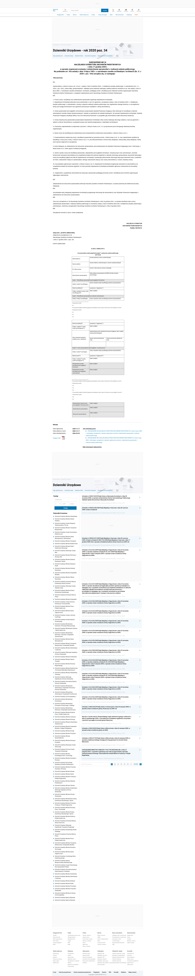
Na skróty (129, 951)
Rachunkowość (56, 937)
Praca (84, 942)
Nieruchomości (120, 14)
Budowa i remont (131, 940)
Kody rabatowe (130, 957)
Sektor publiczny (84, 14)
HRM (69, 944)
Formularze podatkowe (132, 960)
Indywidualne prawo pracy (74, 935)
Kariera (104, 972)
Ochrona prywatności (65, 972)
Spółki (99, 937)
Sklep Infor (85, 944)
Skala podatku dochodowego (119, 962)
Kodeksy (85, 962)
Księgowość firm (57, 933)
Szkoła (69, 955)
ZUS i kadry (56, 940)
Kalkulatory (101, 951)
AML (113, 944)
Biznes (75, 14)
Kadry (68, 14)
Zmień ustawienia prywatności (82, 972)
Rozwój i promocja (57, 959)
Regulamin (96, 972)
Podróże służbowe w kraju (118, 953)
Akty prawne (86, 951)
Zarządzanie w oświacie (73, 960)
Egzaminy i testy (72, 959)
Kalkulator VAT (101, 957)
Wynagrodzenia (71, 937)
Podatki (55, 935)
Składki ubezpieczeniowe (118, 957)
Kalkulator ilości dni (102, 955)
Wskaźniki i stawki (117, 951)
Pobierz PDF (57, 438)
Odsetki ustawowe (116, 960)
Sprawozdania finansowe (118, 942)
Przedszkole (71, 953)
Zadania (55, 957)
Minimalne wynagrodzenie (118, 955)
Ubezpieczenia (71, 939)
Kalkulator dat (101, 953)
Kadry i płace (56, 960)
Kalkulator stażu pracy (103, 960)
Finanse (129, 939)
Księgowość (60, 14)
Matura (69, 962)
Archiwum (129, 955)
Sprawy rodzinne (87, 935)
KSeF (136, 14)
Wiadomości (130, 935)
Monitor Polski (79, 55)
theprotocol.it (130, 962)
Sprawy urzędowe (87, 940)
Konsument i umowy (87, 939)
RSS (110, 972)
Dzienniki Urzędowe (66, 44)
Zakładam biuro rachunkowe (119, 935)
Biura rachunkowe (117, 933)
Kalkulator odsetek (102, 959)
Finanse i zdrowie (102, 944)
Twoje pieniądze (102, 14)
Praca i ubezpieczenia (103, 939)
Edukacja (129, 14)
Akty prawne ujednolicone (89, 960)
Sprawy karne (86, 937)
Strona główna (56, 44)
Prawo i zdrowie (86, 946)
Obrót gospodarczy (57, 939)
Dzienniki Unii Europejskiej (105, 55)
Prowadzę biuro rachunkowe (119, 937)
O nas (54, 972)
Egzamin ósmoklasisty (73, 964)
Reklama (123, 972)
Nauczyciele (71, 957)
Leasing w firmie (101, 942)
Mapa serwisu (132, 972)
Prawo (93, 14)
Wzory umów (130, 959)
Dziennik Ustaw (69, 55)
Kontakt (116, 972)
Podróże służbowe (116, 959)
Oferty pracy (130, 964)
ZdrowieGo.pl (130, 953)
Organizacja (56, 953)
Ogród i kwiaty (130, 942)
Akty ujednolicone (58, 55)
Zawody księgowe (57, 942)
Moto (111, 14)
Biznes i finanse (101, 935)
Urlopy (69, 940)
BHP (69, 942)
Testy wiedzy (71, 966)
